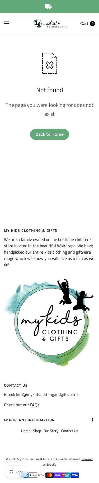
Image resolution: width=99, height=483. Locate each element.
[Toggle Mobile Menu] (10, 23)
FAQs (34, 405)
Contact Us (69, 430)
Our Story (51, 430)
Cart (84, 23)
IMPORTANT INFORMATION (29, 420)
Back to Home (50, 134)
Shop (37, 430)
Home (25, 430)
